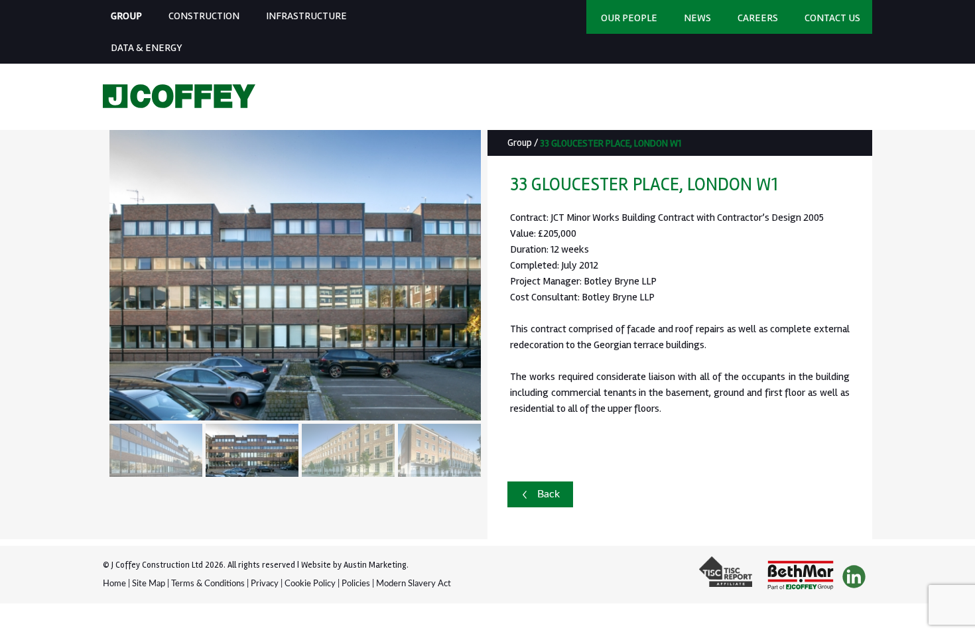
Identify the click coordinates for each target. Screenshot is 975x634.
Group (519, 143)
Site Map (148, 584)
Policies (356, 584)
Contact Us (832, 18)
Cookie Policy (310, 584)
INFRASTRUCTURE (306, 16)
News (697, 18)
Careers (758, 18)
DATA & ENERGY (146, 47)
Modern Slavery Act (413, 584)
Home (114, 584)
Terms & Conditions (208, 584)
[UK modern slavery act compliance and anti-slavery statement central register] (729, 577)
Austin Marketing (375, 565)
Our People (629, 18)
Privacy (265, 584)
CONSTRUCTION (203, 16)
